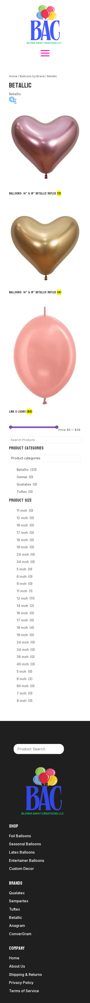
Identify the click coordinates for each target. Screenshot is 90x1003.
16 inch (25, 525)
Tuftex (25, 492)
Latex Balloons (22, 852)
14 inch (25, 606)
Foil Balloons (20, 836)
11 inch (25, 510)
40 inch (26, 664)
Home (13, 76)
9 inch (25, 584)
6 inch (25, 576)
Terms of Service (24, 991)
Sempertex (18, 901)
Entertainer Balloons (26, 860)
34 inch (26, 562)
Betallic (27, 469)
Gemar (25, 477)
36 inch (26, 657)
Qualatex (27, 484)
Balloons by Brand (32, 76)
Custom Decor (21, 868)
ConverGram (20, 934)
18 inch (25, 540)
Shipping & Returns (25, 974)
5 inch (24, 569)
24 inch (26, 554)
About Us (17, 966)
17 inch (25, 532)
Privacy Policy (21, 982)
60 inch (26, 686)
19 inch (25, 547)
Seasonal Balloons (25, 844)
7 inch (25, 693)
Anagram (17, 925)
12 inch (25, 518)
